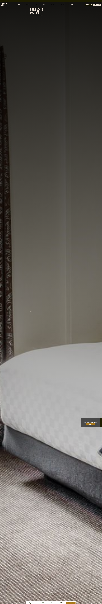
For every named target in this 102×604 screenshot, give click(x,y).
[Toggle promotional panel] (101, 422)
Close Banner (99, 1)
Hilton (2, 2)
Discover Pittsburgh (52, 4)
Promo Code (61, 602)
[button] (30, 311)
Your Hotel (12, 4)
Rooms (19, 4)
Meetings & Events (27, 4)
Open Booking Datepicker (39, 602)
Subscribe (72, 4)
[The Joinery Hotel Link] (4, 5)
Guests (43, 602)
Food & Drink (36, 4)
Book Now (90, 424)
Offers (44, 4)
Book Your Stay (98, 4)
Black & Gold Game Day (63, 4)
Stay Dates (29, 602)
